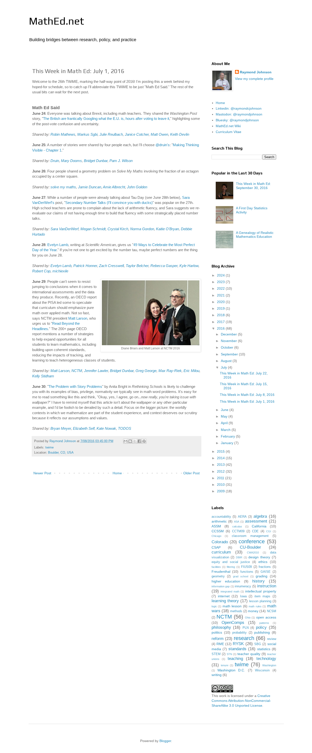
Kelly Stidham (43, 376)
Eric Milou (191, 371)
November (229, 341)
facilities (216, 566)
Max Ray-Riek (170, 371)
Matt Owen (159, 134)
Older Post (191, 473)
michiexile (60, 271)
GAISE (266, 571)
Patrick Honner (85, 266)
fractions (265, 567)
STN (229, 654)
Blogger (165, 741)
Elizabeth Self (84, 428)
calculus (237, 526)
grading (261, 576)
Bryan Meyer (60, 428)
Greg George (146, 371)
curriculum (221, 552)
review (271, 639)
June (225, 410)
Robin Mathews (62, 134)
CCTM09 (238, 531)
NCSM (271, 611)
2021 (221, 295)
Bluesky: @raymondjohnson (237, 120)
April (225, 423)
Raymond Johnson (256, 72)
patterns (264, 622)
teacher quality (248, 654)
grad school (240, 576)
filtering (231, 566)
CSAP (216, 547)
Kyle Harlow (188, 266)
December (229, 334)
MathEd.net (56, 21)
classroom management (250, 536)
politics (217, 632)
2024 (221, 275)
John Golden (137, 187)
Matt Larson (77, 318)
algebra (260, 516)
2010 (221, 484)
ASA (236, 521)
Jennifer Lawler (96, 371)
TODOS (124, 428)
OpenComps (233, 622)
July (224, 367)
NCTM (76, 371)
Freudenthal (221, 571)
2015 (221, 451)
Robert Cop (41, 271)
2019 (221, 308)
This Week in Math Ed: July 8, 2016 (247, 395)
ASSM (216, 526)
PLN (246, 627)
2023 (221, 282)
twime (49, 447)
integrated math (230, 591)
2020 (221, 302)
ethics (262, 562)
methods (236, 611)
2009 (221, 491)
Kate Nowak (106, 428)
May (224, 416)
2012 (221, 471)
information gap (221, 586)
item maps (262, 596)
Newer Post (42, 473)
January (227, 443)
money (253, 611)
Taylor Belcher (137, 266)
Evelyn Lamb (57, 245)
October (227, 347)
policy (261, 627)
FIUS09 (246, 567)
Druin (54, 161)
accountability (221, 516)
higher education (226, 581)
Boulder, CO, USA (61, 452)
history (258, 581)
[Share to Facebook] (139, 441)
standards (237, 649)
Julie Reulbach (111, 134)
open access (266, 617)
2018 (221, 315)
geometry (218, 576)
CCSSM (218, 531)
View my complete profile (254, 79)
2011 (221, 478)
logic (214, 606)
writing (217, 675)
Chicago (216, 535)
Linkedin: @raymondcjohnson (239, 108)
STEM (216, 654)
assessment (256, 521)
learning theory (225, 601)
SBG (257, 644)
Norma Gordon (142, 229)
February (228, 436)
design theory (259, 557)
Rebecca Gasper (163, 266)
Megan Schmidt (93, 229)
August (227, 361)
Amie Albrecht (114, 187)
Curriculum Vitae (228, 132)
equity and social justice (231, 562)
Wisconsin (262, 670)
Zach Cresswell (111, 266)
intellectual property (260, 591)
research (244, 638)
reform (218, 638)
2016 (221, 328)
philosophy (221, 627)
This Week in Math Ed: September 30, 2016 (253, 186)
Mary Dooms (71, 161)
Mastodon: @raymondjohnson (239, 114)
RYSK (238, 643)
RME (220, 644)
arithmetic (219, 521)
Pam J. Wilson (121, 161)
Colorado (220, 542)
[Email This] (125, 441)
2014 (221, 458)
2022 (221, 288)
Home (117, 473)
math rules (255, 606)
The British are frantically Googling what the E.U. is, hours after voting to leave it (106, 118)
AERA (242, 516)
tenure (224, 665)
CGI (268, 531)
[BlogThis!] (130, 441)
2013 (221, 465)
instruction (266, 586)
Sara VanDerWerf (64, 229)
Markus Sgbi (87, 134)
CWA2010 (253, 552)
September (230, 354)
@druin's (163, 145)
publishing (262, 632)
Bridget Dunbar (95, 161)
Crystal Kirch (117, 229)
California (259, 526)
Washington (269, 665)
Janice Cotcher (137, 134)
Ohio (248, 617)
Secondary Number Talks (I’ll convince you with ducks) (109, 202)
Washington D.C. (231, 670)
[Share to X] (134, 441)
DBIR (239, 557)
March (226, 430)
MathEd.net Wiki (228, 126)
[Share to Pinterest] (144, 441)
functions (246, 571)
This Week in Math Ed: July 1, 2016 (247, 401)
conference (252, 541)
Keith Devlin (179, 134)
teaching (235, 658)
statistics (263, 649)
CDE (255, 531)
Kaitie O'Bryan (167, 229)
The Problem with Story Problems (75, 386)
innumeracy (243, 586)
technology (266, 658)
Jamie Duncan (89, 187)
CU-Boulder (250, 547)
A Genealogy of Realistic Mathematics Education (254, 235)
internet (224, 596)
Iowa (243, 596)
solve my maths (63, 187)
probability (239, 632)
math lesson (232, 606)
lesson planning (260, 601)
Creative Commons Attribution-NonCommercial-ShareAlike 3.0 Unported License (241, 700)
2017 (221, 322)
